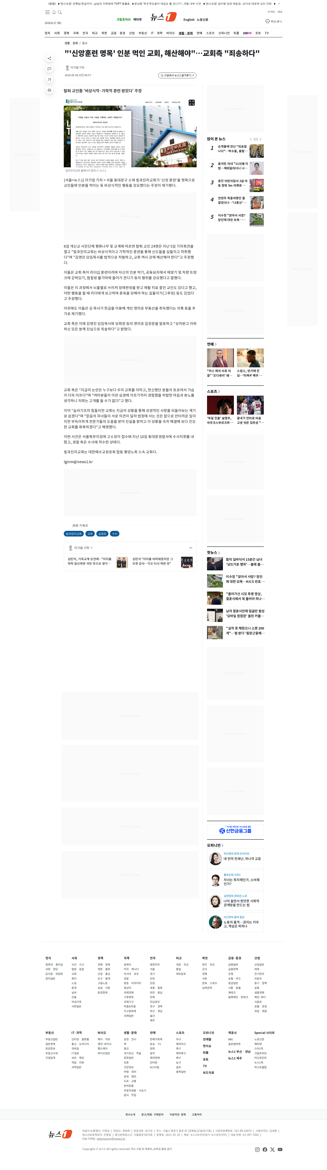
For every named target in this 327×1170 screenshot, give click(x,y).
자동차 (258, 978)
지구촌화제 (130, 1011)
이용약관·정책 (178, 1114)
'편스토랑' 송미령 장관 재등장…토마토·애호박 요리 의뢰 (217, 3)
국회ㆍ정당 (51, 969)
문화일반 (129, 1058)
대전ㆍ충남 (156, 992)
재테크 (232, 992)
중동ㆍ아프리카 (132, 983)
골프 (178, 1067)
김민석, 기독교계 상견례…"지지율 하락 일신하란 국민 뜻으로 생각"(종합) (89, 561)
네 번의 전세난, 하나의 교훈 (242, 859)
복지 (74, 978)
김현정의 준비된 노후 (235, 896)
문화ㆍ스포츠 (209, 983)
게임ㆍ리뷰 (78, 1062)
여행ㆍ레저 (130, 1072)
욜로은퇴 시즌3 (232, 875)
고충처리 (197, 1114)
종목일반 (181, 1072)
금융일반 (233, 964)
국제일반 (129, 1016)
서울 (152, 969)
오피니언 (214, 845)
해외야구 (181, 1044)
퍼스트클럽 (260, 1067)
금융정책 (233, 969)
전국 (153, 958)
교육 (74, 974)
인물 (74, 997)
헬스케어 (102, 1048)
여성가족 (76, 1002)
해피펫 (137, 20)
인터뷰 (153, 1062)
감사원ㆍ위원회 (54, 974)
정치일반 (50, 978)
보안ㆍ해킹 (78, 1058)
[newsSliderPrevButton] (251, 139)
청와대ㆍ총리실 (54, 964)
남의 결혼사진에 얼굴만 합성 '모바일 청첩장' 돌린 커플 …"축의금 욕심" (245, 616)
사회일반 (76, 1006)
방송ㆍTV (155, 1044)
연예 (210, 344)
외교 (179, 958)
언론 (126, 1062)
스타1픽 (258, 1048)
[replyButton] (49, 69)
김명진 (102, 533)
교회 (90, 533)
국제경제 (129, 992)
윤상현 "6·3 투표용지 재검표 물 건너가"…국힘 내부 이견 (146, 3)
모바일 (75, 1048)
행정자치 (155, 964)
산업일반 (259, 964)
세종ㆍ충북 (156, 988)
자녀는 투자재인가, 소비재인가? (241, 882)
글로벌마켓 (234, 1044)
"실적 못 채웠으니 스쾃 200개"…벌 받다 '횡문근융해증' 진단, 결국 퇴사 (245, 633)
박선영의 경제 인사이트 (236, 853)
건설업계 (50, 1058)
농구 (178, 1062)
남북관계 (207, 988)
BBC (230, 1039)
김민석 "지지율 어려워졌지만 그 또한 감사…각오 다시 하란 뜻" (152, 561)
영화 (152, 1048)
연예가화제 (156, 1039)
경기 (152, 974)
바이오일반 (104, 1053)
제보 (279, 12)
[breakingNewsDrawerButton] (54, 12)
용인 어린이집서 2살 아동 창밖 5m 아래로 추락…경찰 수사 (233, 185)
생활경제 (259, 992)
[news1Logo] (60, 1134)
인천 (152, 978)
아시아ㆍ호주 (131, 974)
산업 (257, 958)
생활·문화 (130, 1033)
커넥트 (271, 12)
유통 (256, 988)
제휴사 (232, 1033)
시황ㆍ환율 (234, 988)
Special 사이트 (264, 1033)
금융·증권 (234, 958)
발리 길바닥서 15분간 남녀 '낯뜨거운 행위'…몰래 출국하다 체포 (244, 564)
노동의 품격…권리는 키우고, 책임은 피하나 (241, 924)
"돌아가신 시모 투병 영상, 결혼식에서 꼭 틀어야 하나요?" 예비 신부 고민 (244, 599)
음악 (152, 1053)
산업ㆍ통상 (104, 974)
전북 (152, 997)
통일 (178, 969)
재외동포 (181, 974)
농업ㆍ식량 (104, 988)
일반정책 (50, 1044)
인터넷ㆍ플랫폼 (80, 1039)
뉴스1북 (258, 1062)
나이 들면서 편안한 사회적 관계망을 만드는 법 (241, 903)
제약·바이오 (104, 1044)
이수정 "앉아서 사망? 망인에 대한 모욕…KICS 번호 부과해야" (231, 219)
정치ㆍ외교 (208, 964)
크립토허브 (124, 20)
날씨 (74, 992)
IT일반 (75, 1053)
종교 (126, 1048)
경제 (100, 958)
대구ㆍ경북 (156, 1006)
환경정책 (102, 992)
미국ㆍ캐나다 (131, 969)
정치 (48, 958)
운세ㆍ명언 (130, 1076)
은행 (230, 974)
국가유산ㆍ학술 (132, 1053)
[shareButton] (49, 58)
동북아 (127, 964)
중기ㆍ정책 (260, 983)
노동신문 (202, 20)
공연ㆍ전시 (130, 1039)
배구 (178, 1058)
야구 (178, 1039)
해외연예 (155, 1058)
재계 (256, 969)
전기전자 (259, 974)
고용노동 (102, 983)
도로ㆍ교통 (130, 1081)
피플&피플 (130, 1006)
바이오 (102, 1033)
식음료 (258, 1002)
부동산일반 (51, 1039)
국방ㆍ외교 (182, 964)
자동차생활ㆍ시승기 (135, 1090)
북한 (205, 958)
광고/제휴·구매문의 (152, 1114)
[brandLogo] (163, 16)
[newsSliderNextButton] (260, 139)
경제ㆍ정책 (104, 964)
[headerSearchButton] (60, 12)
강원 (152, 983)
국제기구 (129, 1002)
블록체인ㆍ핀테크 (238, 997)
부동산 (49, 1033)
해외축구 (181, 1053)
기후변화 (129, 997)
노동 (74, 983)
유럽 (126, 978)
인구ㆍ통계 (104, 978)
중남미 (127, 988)
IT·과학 (77, 1033)
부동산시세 (51, 1053)
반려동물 (129, 1086)
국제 (126, 958)
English (189, 20)
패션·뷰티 (260, 997)
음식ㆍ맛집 (130, 1095)
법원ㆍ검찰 (78, 969)
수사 (114, 533)
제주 (152, 1020)
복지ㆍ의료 (104, 1039)
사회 (74, 958)
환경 (74, 988)
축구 (178, 1048)
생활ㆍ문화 (71, 43)
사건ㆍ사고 (78, 964)
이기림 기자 (77, 67)
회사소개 (130, 1114)
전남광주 (155, 1002)
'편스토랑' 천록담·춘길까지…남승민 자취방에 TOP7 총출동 (74, 3)
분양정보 (50, 1048)
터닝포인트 (260, 1058)
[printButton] (49, 90)
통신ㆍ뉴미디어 (80, 1044)
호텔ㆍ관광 (260, 1006)
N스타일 (154, 1067)
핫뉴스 (212, 552)
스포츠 (212, 391)
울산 (152, 1016)
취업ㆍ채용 (260, 1011)
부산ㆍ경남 (156, 1011)
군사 (204, 969)
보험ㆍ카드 (234, 978)
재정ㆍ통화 (104, 969)
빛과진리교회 (74, 533)
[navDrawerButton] (47, 12)
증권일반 (233, 983)
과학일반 (76, 1067)
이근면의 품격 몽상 (234, 917)
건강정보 (129, 1067)
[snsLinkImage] (257, 1149)
